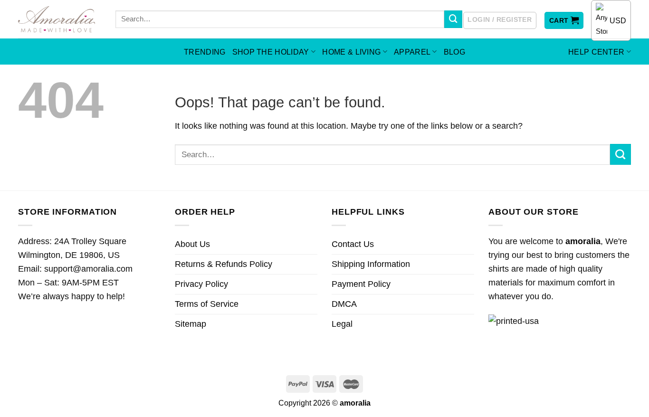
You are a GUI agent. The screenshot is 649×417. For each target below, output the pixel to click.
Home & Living (351, 51)
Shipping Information (371, 264)
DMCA (344, 304)
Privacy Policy (201, 284)
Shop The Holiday (270, 51)
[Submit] (453, 19)
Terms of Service (207, 304)
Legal (342, 324)
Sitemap (190, 324)
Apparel (412, 51)
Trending (205, 51)
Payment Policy (361, 284)
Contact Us (353, 244)
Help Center (596, 51)
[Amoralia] (59, 19)
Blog (454, 51)
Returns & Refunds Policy (223, 264)
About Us (192, 244)
